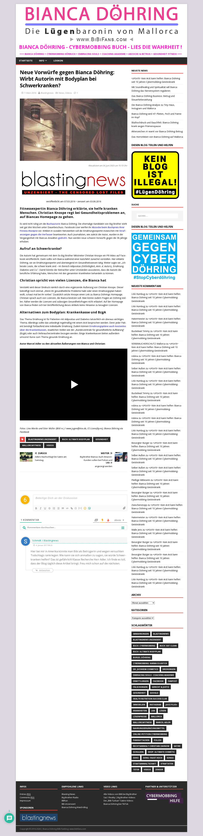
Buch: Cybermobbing (144, 645)
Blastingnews (47, 92)
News (61, 92)
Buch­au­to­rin (53, 223)
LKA (153, 710)
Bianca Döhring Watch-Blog (75, 807)
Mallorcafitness (31, 445)
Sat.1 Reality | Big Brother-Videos (119, 797)
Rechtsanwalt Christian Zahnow (151, 746)
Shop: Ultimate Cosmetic (161, 752)
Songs (170, 757)
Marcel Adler (163, 722)
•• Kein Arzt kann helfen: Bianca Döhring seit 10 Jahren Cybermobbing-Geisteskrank (156, 297)
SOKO (136, 757)
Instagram (155, 704)
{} (76, 508)
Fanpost (172, 681)
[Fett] (36, 508)
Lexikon (58, 60)
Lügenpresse (140, 716)
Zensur (159, 769)
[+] (80, 508)
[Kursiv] (40, 508)
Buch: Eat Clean (168, 645)
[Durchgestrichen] (49, 508)
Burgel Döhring (142, 657)
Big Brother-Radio (70, 797)
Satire (177, 746)
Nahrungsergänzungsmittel (149, 728)
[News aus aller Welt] (39, 819)
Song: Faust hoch (152, 757)
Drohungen (169, 669)
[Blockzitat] (63, 508)
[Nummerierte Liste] (54, 508)
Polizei (157, 740)
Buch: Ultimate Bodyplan (76, 439)
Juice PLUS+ (171, 704)
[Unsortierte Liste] (58, 508)
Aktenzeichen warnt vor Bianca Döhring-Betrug (157, 131)
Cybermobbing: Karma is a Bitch (150, 663)
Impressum (25, 800)
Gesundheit (101, 439)
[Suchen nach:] (157, 216)
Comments (27, 797)
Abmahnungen (141, 633)
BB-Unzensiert (68, 804)
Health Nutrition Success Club (150, 698)
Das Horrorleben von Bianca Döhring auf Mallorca (157, 136)
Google (154, 693)
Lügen (162, 710)
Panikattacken (141, 740)
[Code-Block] (67, 508)
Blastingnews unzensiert (42, 439)
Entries (25, 794)
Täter (136, 769)
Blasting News (68, 794)
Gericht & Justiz (160, 687)
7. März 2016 (30, 92)
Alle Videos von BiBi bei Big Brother (120, 794)
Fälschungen (140, 687)
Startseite (26, 60)
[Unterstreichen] (45, 508)
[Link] (71, 508)
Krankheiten (140, 710)
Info (41, 60)
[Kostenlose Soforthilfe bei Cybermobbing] (164, 802)
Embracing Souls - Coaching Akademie (153, 675)
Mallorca (156, 716)
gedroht (62, 237)
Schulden (138, 752)
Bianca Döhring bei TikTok (116, 804)
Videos (68, 92)
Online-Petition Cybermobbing (150, 734)
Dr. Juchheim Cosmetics (145, 669)
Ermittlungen (141, 681)
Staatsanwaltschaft (144, 763)
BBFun (65, 800)
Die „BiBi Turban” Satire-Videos (118, 800)
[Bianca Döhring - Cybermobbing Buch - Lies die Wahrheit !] (101, 41)
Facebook (158, 681)
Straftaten (167, 763)
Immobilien (139, 704)
